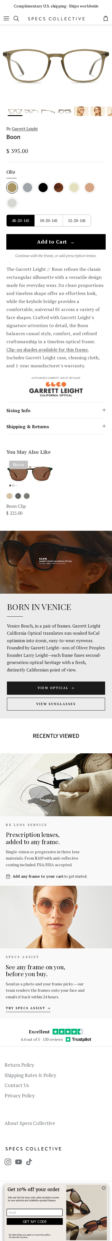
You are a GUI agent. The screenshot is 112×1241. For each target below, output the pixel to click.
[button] (104, 1188)
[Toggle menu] (6, 18)
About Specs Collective (30, 1123)
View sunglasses (56, 704)
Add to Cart (56, 242)
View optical (53, 688)
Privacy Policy (20, 1095)
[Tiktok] (29, 1162)
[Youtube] (18, 1162)
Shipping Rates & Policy (30, 1075)
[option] (56, 65)
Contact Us (17, 1085)
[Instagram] (8, 1162)
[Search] (19, 18)
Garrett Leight (25, 128)
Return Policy (19, 1064)
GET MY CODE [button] (35, 1221)
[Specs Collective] (56, 18)
